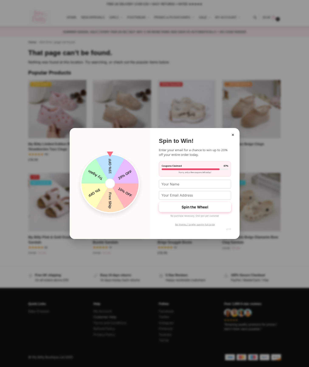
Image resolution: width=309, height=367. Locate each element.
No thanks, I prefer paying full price (195, 224)
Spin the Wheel (195, 207)
